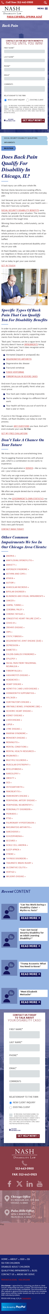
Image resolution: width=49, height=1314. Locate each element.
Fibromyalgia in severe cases (22, 376)
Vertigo (11, 872)
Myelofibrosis (14, 769)
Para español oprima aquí (24, 16)
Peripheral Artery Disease (21, 800)
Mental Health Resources (21, 751)
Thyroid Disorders (17, 858)
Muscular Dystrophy (18, 764)
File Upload (24, 1280)
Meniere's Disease (16, 738)
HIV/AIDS (11, 697)
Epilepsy (11, 658)
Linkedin (29, 1184)
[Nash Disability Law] (12, 10)
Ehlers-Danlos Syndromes (21, 654)
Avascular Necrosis (17, 587)
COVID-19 (11, 623)
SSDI (22, 1259)
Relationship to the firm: (15, 96)
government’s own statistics (28, 499)
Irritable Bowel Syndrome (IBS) (24, 706)
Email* (7, 75)
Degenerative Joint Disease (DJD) (24, 641)
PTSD (9, 818)
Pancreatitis (13, 791)
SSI (28, 1259)
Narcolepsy (13, 773)
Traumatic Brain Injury (19, 863)
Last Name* (9, 57)
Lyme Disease (14, 729)
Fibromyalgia (14, 670)
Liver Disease (14, 720)
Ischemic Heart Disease (19, 711)
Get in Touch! (8, 266)
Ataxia (10, 578)
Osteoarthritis (15, 787)
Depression (13, 645)
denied (29, 468)
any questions (21, 426)
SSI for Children (10, 1263)
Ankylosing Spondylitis (19, 560)
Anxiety (11, 565)
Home (4, 1259)
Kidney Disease (15, 715)
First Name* (9, 48)
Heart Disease (14, 684)
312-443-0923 (28, 1174)
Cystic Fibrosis (14, 636)
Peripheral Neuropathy (19, 805)
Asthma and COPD (16, 573)
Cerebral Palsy (15, 609)
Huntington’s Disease (18, 702)
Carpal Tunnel (14, 605)
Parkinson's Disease (17, 796)
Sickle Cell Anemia (17, 845)
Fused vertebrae (15, 372)
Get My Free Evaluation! (14, 433)
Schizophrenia (14, 836)
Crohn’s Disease (15, 627)
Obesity (11, 778)
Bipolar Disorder (16, 591)
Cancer (10, 600)
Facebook (9, 1184)
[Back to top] (4, 1300)
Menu (40, 8)
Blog (34, 1270)
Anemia (11, 556)
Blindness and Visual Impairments (25, 596)
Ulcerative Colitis (16, 867)
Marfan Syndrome (16, 733)
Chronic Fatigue (15, 614)
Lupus (10, 724)
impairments (31, 344)
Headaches (12, 679)
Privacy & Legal (9, 1280)
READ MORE (30, 918)
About (14, 1259)
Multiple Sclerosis (17, 760)
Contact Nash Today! (12, 529)
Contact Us (7, 1274)
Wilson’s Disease (16, 876)
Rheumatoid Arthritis (18, 827)
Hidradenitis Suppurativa (21, 693)
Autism (10, 582)
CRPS (9, 632)
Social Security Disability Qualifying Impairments (20, 140)
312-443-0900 (19, 2)
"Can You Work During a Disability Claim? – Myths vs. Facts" (33, 908)
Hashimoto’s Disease (18, 675)
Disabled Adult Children (15, 1267)
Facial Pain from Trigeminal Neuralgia (21, 665)
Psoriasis (12, 814)
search (45, 2)
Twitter (19, 1184)
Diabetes (11, 649)
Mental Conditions (17, 746)
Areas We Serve (26, 1274)
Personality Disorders (19, 809)
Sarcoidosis (13, 831)
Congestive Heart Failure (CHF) (23, 618)
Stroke (10, 854)
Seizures (11, 840)
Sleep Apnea (13, 849)
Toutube (39, 1184)
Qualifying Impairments (15, 1270)
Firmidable (26, 1298)
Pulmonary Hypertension (21, 822)
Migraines (12, 755)
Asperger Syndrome (17, 569)
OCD (9, 782)
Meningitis (12, 742)
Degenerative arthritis (19, 359)
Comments (8, 84)
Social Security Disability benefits (20, 210)
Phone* (7, 66)
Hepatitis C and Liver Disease (22, 688)
